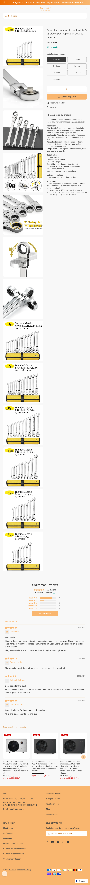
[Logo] (45, 9)
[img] (11, 628)
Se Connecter (8, 833)
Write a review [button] (45, 613)
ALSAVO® (12, 870)
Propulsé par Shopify (24, 870)
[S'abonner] (84, 833)
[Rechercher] (5, 16)
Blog (48, 809)
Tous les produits (52, 804)
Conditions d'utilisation (12, 859)
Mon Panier (7, 838)
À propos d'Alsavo (53, 799)
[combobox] (45, 16)
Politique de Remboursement (14, 849)
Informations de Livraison (13, 843)
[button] (86, 9)
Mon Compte (8, 828)
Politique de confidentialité (13, 854)
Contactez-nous (52, 814)
